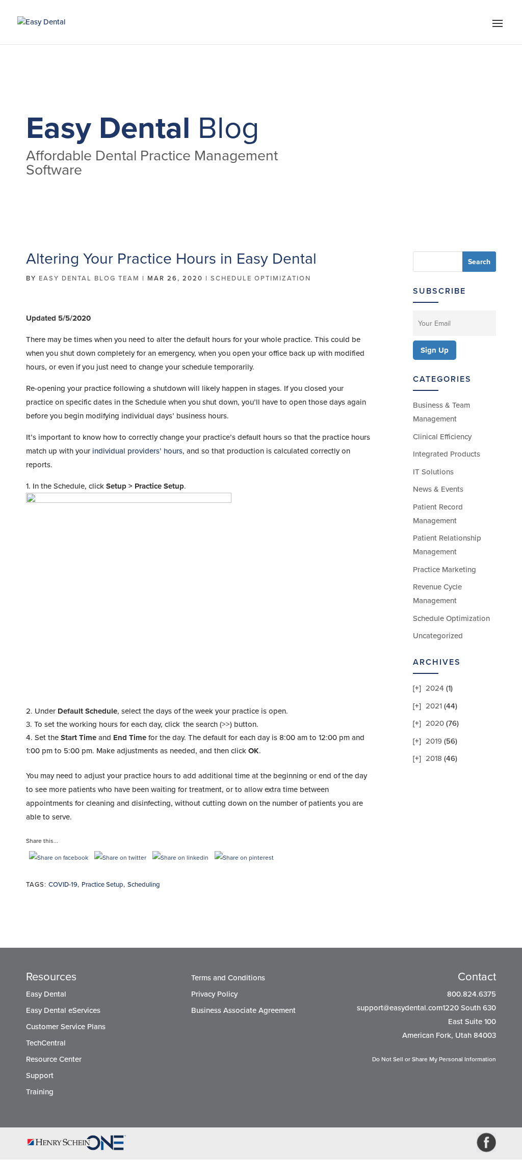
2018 (434, 758)
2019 (434, 741)
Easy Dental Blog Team (89, 278)
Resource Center (54, 1059)
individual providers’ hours (137, 451)
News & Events (438, 489)
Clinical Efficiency (442, 436)
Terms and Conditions (228, 977)
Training (40, 1091)
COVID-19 (62, 885)
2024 (435, 688)
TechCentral (46, 1043)
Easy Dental (46, 994)
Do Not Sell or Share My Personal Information (434, 1059)
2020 (435, 723)
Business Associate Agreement (243, 1010)
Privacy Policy (214, 994)
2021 (434, 706)
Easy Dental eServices (63, 1010)
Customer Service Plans (66, 1026)
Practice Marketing (444, 569)
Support (40, 1075)
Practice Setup (102, 885)
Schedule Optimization (261, 278)
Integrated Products (446, 454)
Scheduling (143, 885)
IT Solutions (433, 471)
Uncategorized (438, 635)
